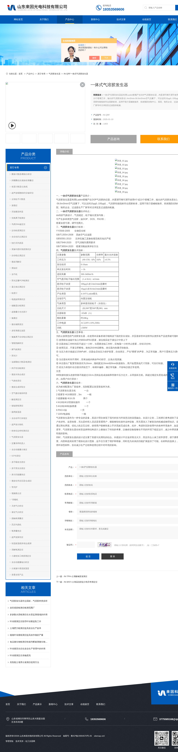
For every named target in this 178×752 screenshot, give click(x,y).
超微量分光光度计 (19, 312)
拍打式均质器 (17, 243)
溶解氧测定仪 (17, 550)
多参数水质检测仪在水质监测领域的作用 (28, 614)
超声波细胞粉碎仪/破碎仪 (23, 193)
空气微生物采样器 (19, 393)
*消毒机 (15, 499)
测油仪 (14, 268)
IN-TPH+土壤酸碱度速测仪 (75, 576)
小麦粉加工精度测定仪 (21, 556)
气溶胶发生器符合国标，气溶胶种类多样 (28, 601)
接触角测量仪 (17, 518)
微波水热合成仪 (18, 374)
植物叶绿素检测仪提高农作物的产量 (26, 635)
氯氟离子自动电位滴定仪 (22, 337)
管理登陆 (9, 741)
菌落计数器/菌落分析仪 (22, 174)
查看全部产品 (17, 575)
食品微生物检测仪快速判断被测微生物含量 (29, 642)
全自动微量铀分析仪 (20, 562)
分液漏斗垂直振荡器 (20, 568)
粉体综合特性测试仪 (20, 431)
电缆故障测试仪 (18, 299)
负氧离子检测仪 (18, 218)
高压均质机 (16, 524)
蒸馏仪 (14, 205)
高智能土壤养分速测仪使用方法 (24, 662)
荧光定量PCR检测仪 (20, 280)
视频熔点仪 (16, 493)
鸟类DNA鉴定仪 (18, 224)
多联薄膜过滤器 (18, 330)
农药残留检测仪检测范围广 (22, 608)
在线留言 (146, 19)
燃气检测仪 (16, 349)
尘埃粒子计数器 (18, 199)
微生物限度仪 (17, 324)
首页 (21, 74)
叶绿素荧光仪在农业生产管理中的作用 (27, 648)
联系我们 (172, 19)
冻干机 (14, 274)
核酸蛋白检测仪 (18, 305)
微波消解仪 (16, 262)
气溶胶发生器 (54, 74)
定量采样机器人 (18, 443)
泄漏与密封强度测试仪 (21, 249)
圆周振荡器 (16, 412)
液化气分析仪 (17, 512)
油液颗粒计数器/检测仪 (22, 362)
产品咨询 (113, 139)
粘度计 (14, 293)
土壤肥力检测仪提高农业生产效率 (25, 628)
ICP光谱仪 (16, 456)
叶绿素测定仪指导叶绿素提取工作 (25, 621)
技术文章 (121, 19)
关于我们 (44, 19)
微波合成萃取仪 (18, 387)
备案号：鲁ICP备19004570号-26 (77, 736)
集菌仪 (14, 318)
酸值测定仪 (16, 399)
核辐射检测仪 (17, 406)
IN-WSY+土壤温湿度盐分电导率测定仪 (80, 582)
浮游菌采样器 (17, 212)
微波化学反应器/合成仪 (22, 481)
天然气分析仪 (17, 506)
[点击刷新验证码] (104, 544)
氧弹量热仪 (16, 531)
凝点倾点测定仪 (18, 287)
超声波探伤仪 (17, 537)
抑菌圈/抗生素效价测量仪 (23, 180)
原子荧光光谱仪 (18, 468)
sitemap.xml (99, 736)
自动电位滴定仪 (18, 255)
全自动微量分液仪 (19, 449)
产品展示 (37, 704)
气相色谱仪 (16, 381)
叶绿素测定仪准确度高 (20, 655)
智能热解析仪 (17, 343)
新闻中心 (95, 19)
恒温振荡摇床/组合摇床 (22, 543)
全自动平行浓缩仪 (19, 418)
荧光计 (14, 356)
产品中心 (69, 19)
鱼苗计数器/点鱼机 (20, 187)
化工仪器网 (30, 741)
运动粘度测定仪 (18, 230)
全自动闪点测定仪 (19, 237)
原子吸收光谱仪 (18, 462)
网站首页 (18, 19)
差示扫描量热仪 (18, 474)
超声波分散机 (17, 424)
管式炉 (14, 487)
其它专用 (41, 74)
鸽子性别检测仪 (18, 368)
